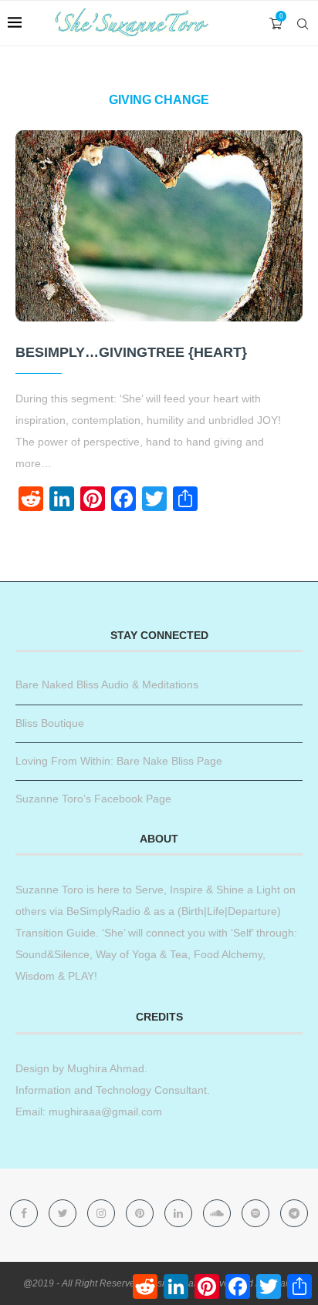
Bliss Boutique (49, 723)
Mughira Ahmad (104, 1068)
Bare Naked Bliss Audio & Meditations (106, 684)
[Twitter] (64, 1213)
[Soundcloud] (218, 1213)
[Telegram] (294, 1213)
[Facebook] (25, 1213)
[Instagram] (102, 1213)
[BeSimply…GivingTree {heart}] (159, 225)
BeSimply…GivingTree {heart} (131, 352)
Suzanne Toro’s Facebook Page (93, 798)
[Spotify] (257, 1213)
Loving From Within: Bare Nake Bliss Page (118, 761)
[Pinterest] (141, 1213)
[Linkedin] (180, 1213)
